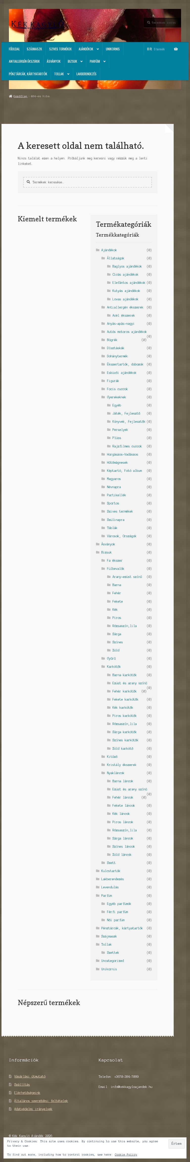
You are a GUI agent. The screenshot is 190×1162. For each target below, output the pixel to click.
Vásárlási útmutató (30, 1076)
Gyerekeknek (116, 397)
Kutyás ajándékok (126, 290)
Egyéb (117, 405)
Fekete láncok (124, 805)
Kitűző (112, 756)
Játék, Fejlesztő (126, 413)
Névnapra (114, 487)
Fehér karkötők (125, 691)
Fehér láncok (123, 797)
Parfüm (95, 61)
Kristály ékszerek (122, 764)
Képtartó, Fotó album (124, 470)
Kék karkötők (123, 707)
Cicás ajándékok (126, 274)
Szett (111, 862)
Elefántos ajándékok (129, 282)
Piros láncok (123, 822)
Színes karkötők (126, 740)
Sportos (113, 503)
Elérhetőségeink (27, 1092)
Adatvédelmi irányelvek (33, 1109)
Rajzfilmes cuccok (127, 446)
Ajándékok (86, 48)
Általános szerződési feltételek (41, 1101)
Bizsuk (72, 61)
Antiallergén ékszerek (24, 61)
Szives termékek (60, 48)
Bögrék (112, 340)
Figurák (113, 380)
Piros (117, 617)
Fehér (117, 593)
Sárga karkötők (125, 732)
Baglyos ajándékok (127, 266)
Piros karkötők (125, 715)
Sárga (117, 634)
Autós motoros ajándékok (127, 331)
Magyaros (114, 478)
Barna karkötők (125, 675)
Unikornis (113, 48)
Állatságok (115, 258)
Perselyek (120, 429)
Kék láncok (121, 813)
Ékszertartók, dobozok (125, 364)
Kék (115, 609)
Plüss (117, 437)
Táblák (112, 528)
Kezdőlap (20, 96)
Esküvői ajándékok (122, 372)
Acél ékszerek (124, 315)
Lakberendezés (86, 73)
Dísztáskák (115, 348)
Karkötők (114, 666)
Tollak (59, 73)
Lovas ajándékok (126, 299)
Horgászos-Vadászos (122, 454)
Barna (117, 585)
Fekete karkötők (126, 699)
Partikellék (116, 495)
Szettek (113, 952)
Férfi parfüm (117, 912)
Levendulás (110, 887)
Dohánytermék (117, 356)
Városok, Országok (122, 536)
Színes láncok (124, 846)
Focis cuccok (117, 389)
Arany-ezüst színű (127, 576)
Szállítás (22, 1084)
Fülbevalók (115, 568)
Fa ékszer (115, 560)
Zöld (116, 650)
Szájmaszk (34, 48)
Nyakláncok (115, 773)
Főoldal (14, 48)
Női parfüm (115, 920)
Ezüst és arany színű (130, 683)
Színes (118, 642)
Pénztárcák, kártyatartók (28, 73)
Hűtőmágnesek (117, 462)
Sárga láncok (123, 838)
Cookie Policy (126, 1154)
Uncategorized (112, 960)
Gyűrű (111, 658)
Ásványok (54, 61)
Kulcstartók (110, 871)
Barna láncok (123, 781)
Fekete (118, 601)
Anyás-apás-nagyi (121, 323)
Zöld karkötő (123, 748)
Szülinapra (115, 519)
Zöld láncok (122, 854)
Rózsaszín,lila (125, 626)
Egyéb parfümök (119, 903)
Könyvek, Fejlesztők (129, 421)
